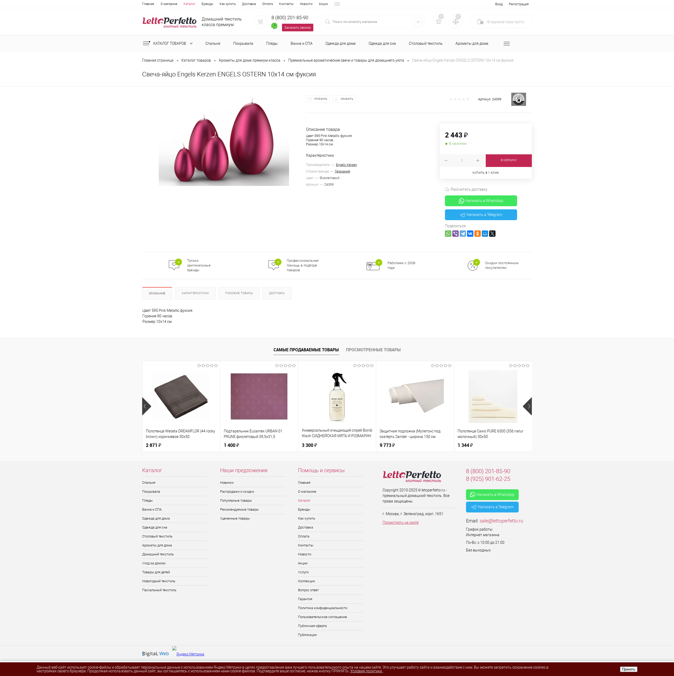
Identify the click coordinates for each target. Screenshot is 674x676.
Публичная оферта (312, 626)
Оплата (267, 4)
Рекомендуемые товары (239, 509)
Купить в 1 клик (486, 173)
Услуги (303, 572)
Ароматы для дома (157, 545)
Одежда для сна (154, 527)
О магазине (169, 4)
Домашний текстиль (158, 554)
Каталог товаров (170, 43)
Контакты (286, 4)
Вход (499, 4)
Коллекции (306, 581)
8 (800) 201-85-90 (289, 17)
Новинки (227, 483)
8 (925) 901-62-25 (488, 479)
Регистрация (519, 4)
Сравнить (347, 99)
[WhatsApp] (448, 233)
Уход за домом (154, 563)
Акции (323, 4)
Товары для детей (156, 572)
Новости (306, 4)
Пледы (147, 500)
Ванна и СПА (152, 509)
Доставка (249, 4)
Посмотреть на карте (401, 522)
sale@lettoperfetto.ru (501, 521)
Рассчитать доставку (469, 189)
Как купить (228, 4)
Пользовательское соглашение (322, 617)
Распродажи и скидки (237, 492)
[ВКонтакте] (470, 233)
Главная (148, 4)
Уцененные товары (235, 518)
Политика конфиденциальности (322, 608)
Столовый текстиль (157, 536)
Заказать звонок (297, 27)
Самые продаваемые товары (306, 350)
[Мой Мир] (485, 233)
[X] (492, 233)
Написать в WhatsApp (484, 201)
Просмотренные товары (373, 350)
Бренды (207, 4)
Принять (628, 669)
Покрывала (151, 492)
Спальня (148, 483)
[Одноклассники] (477, 233)
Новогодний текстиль (158, 581)
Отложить (321, 99)
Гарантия (305, 599)
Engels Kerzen (346, 165)
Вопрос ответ (308, 590)
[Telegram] (463, 233)
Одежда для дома (156, 518)
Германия (342, 171)
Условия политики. (366, 671)
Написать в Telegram (484, 215)
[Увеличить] (224, 139)
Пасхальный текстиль (159, 590)
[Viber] (455, 233)
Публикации (307, 635)
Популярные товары (236, 500)
